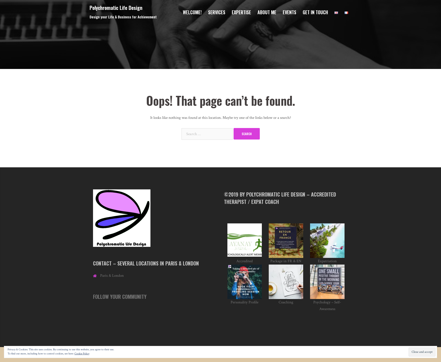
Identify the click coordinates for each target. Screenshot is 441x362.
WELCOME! (192, 12)
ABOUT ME (266, 12)
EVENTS (289, 12)
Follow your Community (120, 296)
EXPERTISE (241, 12)
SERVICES (216, 12)
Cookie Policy (81, 353)
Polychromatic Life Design (116, 7)
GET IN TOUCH (315, 12)
